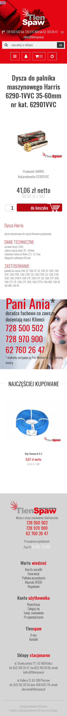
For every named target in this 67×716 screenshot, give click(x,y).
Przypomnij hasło (33, 617)
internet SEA (35, 710)
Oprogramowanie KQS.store (33, 706)
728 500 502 (13, 32)
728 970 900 (32, 32)
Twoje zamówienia (33, 612)
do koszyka (39, 207)
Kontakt (33, 639)
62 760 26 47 (50, 32)
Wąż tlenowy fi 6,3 (33, 453)
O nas (33, 635)
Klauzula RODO (33, 582)
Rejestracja (33, 604)
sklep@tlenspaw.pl (33, 37)
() (41, 56)
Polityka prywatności (33, 577)
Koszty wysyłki (33, 569)
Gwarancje (33, 573)
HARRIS (39, 171)
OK (60, 45)
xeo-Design (52, 710)
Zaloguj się (33, 608)
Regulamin (33, 586)
